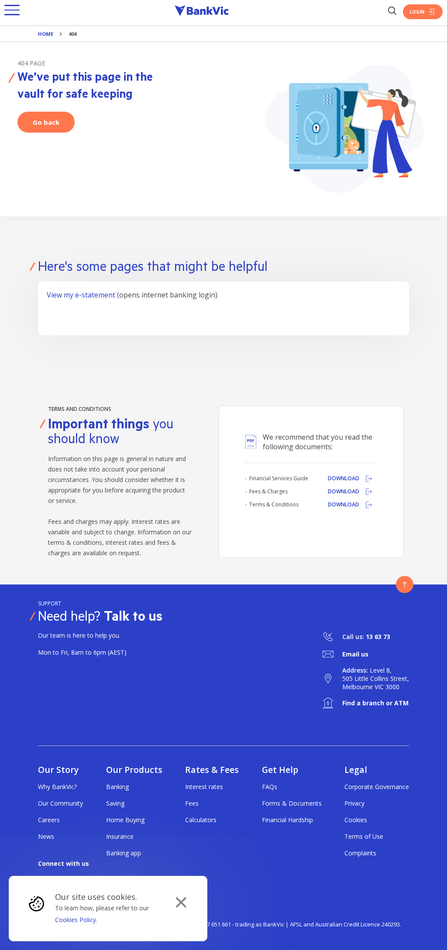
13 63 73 (378, 636)
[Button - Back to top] (404, 584)
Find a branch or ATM (375, 703)
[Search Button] (392, 12)
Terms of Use (363, 836)
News (46, 836)
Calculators (201, 820)
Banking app (123, 853)
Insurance (120, 836)
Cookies (355, 820)
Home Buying (125, 820)
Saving (115, 803)
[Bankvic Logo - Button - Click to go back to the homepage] (202, 11)
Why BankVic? (57, 787)
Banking (117, 787)
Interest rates (204, 787)
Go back (46, 122)
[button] (12, 12)
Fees (192, 803)
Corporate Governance (376, 787)
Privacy (354, 803)
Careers (49, 820)
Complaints (360, 853)
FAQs (269, 787)
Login (416, 12)
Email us (355, 654)
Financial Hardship (287, 820)
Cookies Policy (75, 920)
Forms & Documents (292, 803)
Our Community (60, 803)
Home (45, 34)
